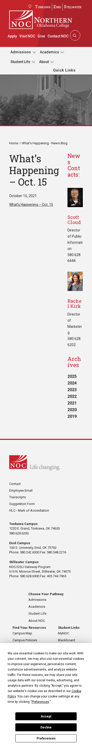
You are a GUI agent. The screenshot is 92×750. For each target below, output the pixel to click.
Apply (12, 36)
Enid (57, 6)
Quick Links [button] (64, 70)
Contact (15, 484)
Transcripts (17, 497)
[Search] (74, 35)
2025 (72, 376)
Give (41, 36)
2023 (72, 389)
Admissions (20, 52)
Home (13, 143)
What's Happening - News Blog (44, 143)
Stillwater (73, 6)
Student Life (20, 62)
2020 (72, 409)
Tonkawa (43, 6)
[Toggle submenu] (34, 52)
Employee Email (20, 490)
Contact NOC (58, 36)
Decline (46, 727)
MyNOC (63, 633)
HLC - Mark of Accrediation (29, 510)
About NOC (36, 621)
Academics (49, 52)
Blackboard (66, 640)
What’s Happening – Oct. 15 (31, 204)
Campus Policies (25, 640)
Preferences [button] (40, 702)
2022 (72, 396)
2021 (72, 403)
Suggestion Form (22, 504)
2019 (72, 416)
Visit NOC (27, 36)
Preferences (46, 738)
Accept (46, 716)
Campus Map (22, 633)
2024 (72, 383)
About (44, 62)
